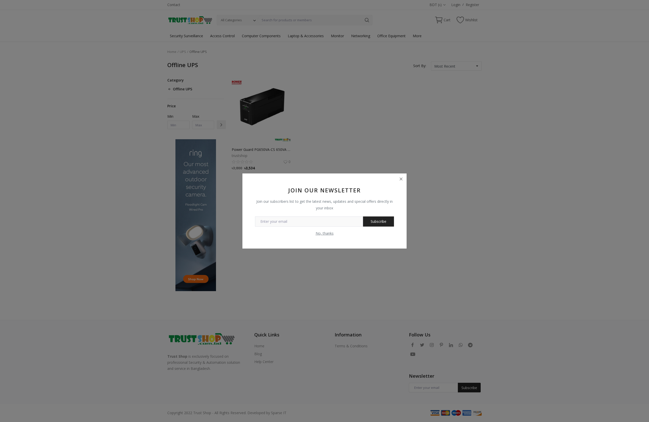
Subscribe (378, 221)
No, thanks (325, 233)
